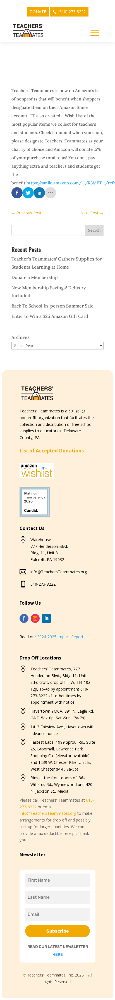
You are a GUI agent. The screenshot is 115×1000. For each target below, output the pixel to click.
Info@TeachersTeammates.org (48, 813)
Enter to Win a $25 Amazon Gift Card (49, 316)
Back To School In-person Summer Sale (52, 306)
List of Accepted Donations (52, 450)
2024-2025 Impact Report (60, 636)
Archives (20, 337)
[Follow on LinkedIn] (46, 618)
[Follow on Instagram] (35, 618)
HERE (57, 954)
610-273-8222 (43, 584)
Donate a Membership (34, 277)
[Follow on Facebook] (24, 618)
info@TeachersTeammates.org (58, 571)
